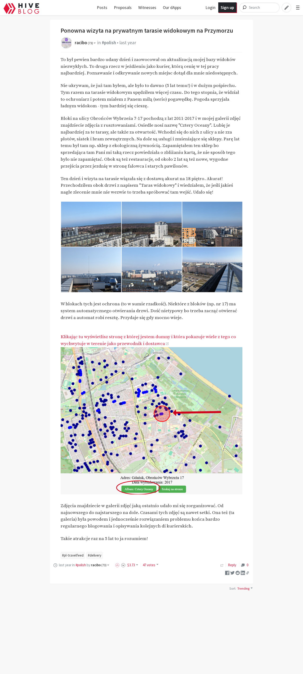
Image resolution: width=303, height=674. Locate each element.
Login (210, 7)
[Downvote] (123, 565)
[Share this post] (247, 573)
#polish (109, 42)
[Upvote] (118, 565)
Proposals (123, 7)
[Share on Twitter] (232, 572)
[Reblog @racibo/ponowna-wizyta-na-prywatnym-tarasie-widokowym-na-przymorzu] (222, 565)
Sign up (227, 7)
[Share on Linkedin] (243, 572)
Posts (102, 7)
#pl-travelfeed (73, 555)
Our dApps (172, 7)
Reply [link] (232, 565)
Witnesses (147, 7)
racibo (84, 42)
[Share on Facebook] (227, 572)
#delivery (94, 555)
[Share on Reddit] (238, 572)
